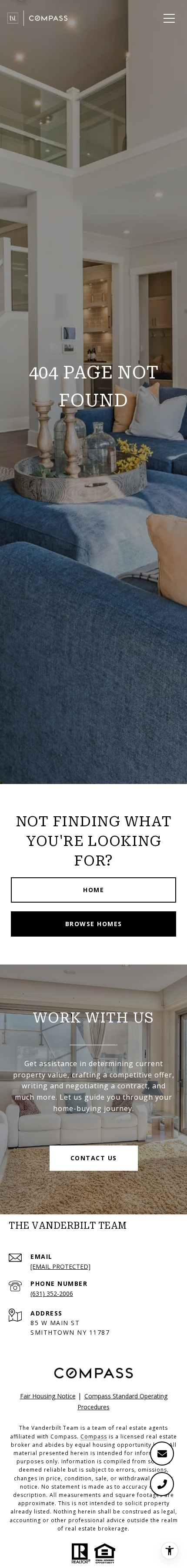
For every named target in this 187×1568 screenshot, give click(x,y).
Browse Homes (93, 924)
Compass (93, 1436)
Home (93, 890)
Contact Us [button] (93, 1158)
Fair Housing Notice (48, 1396)
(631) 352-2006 (51, 1293)
